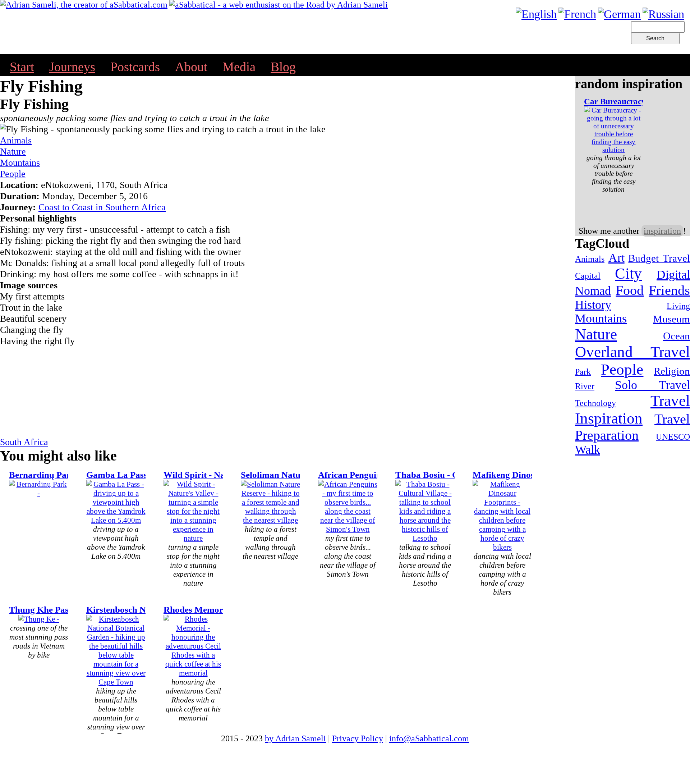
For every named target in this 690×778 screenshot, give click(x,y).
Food (630, 290)
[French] (577, 14)
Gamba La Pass (116, 475)
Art (616, 257)
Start (22, 67)
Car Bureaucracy (615, 101)
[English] (536, 14)
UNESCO (673, 436)
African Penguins (351, 475)
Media (239, 67)
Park (583, 371)
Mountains (20, 162)
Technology (595, 403)
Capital (588, 275)
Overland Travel (632, 351)
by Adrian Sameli (295, 738)
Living (678, 306)
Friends (669, 290)
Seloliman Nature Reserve (291, 475)
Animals (16, 140)
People (13, 173)
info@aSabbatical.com (429, 738)
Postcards (135, 67)
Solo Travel (652, 385)
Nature (13, 151)
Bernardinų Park (42, 475)
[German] (619, 14)
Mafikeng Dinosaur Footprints (532, 475)
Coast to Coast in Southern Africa (102, 207)
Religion (672, 371)
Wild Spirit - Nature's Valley (218, 475)
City (628, 273)
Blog (283, 67)
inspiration (662, 230)
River (584, 386)
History (593, 304)
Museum (671, 319)
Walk (587, 449)
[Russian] (663, 14)
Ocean (676, 336)
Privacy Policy (357, 738)
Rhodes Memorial (198, 609)
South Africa (24, 441)
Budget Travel (659, 258)
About (191, 67)
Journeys (72, 67)
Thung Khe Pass (40, 609)
